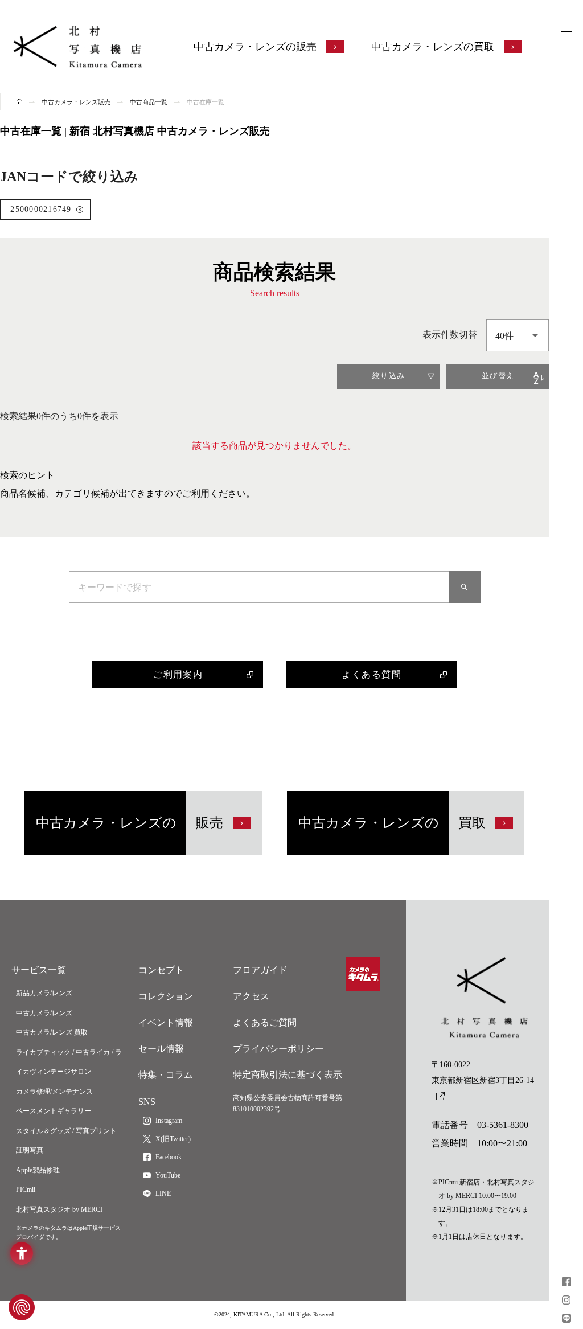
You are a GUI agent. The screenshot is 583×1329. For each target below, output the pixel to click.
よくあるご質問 (265, 1022)
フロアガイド (260, 970)
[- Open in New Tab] (566, 1283)
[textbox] (517, 335)
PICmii (25, 1189)
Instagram (168, 1121)
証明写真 (29, 1150)
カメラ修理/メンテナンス (54, 1092)
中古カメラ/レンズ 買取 (52, 1032)
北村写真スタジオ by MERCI (59, 1209)
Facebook (168, 1157)
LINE (163, 1193)
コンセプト (161, 970)
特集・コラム (165, 1075)
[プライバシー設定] (22, 1307)
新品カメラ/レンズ (44, 993)
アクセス (251, 996)
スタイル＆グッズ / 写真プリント (66, 1131)
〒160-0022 (483, 1072)
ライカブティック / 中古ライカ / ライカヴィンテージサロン (69, 1062)
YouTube (167, 1175)
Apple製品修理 (38, 1170)
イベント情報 (165, 1022)
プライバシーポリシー (278, 1048)
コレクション (165, 996)
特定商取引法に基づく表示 (287, 1075)
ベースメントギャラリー (53, 1111)
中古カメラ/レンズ (44, 1013)
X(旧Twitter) (173, 1139)
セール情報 (161, 1048)
